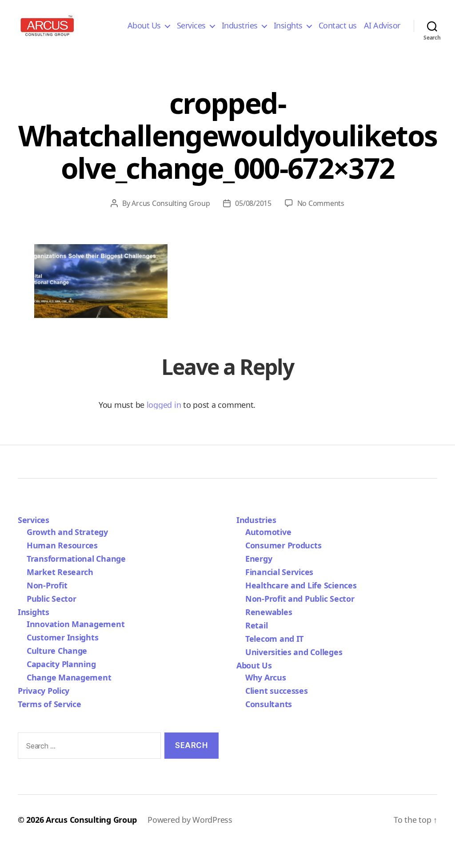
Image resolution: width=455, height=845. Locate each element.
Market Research (60, 572)
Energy (258, 558)
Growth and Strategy (67, 532)
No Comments (320, 203)
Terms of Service (49, 704)
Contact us (338, 26)
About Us (144, 26)
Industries (240, 26)
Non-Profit (47, 585)
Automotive (268, 532)
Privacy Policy (43, 690)
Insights (288, 26)
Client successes (276, 690)
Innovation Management (75, 624)
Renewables (268, 612)
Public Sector (51, 598)
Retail (256, 625)
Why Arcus (265, 677)
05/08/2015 (253, 203)
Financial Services (279, 572)
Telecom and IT (274, 638)
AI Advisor (382, 26)
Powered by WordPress (190, 819)
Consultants (268, 704)
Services (191, 26)
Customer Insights (65, 637)
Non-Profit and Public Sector (299, 598)
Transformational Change (76, 558)
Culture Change (57, 650)
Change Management (69, 677)
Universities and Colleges (293, 652)
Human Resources (62, 545)
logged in (164, 404)
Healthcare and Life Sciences (300, 585)
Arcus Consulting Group (171, 203)
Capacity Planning (61, 664)
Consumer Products (283, 545)
